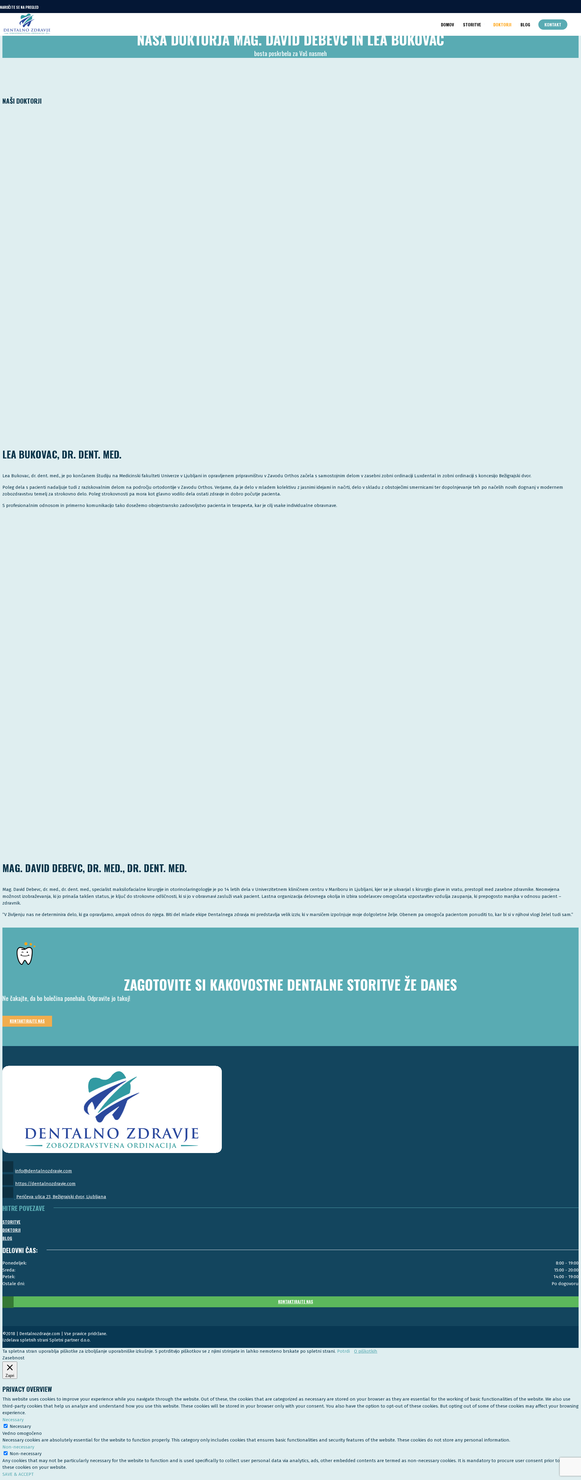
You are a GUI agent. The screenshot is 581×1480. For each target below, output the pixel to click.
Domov (447, 24)
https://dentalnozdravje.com (45, 1183)
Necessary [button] (13, 1419)
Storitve (472, 24)
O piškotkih (365, 1351)
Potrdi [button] (343, 1351)
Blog (525, 24)
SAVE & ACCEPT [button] (18, 1474)
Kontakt (552, 24)
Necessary (20, 1426)
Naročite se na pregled (19, 7)
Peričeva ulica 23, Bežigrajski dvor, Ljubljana (61, 1196)
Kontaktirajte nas (27, 1021)
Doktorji (502, 24)
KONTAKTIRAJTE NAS (295, 1301)
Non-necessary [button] (18, 1447)
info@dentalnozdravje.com (43, 1171)
